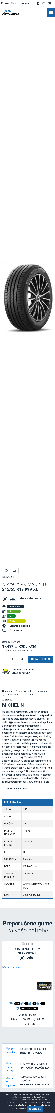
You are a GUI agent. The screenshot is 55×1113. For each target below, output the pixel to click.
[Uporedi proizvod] (15, 570)
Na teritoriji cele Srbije (33, 1050)
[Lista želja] (44, 4)
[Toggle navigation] (51, 12)
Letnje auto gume (29, 598)
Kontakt (5, 3)
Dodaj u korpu (40, 659)
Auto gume (21, 691)
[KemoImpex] (15, 12)
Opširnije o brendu (17, 788)
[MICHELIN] (8, 577)
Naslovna (7, 691)
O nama (25, 3)
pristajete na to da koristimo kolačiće (31, 1105)
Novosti (15, 3)
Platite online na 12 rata (34, 1065)
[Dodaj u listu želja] (6, 570)
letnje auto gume (19, 694)
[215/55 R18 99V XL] (27, 983)
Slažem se (35, 1109)
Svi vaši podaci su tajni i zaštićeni (34, 1080)
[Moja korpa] (50, 4)
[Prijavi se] (38, 4)
